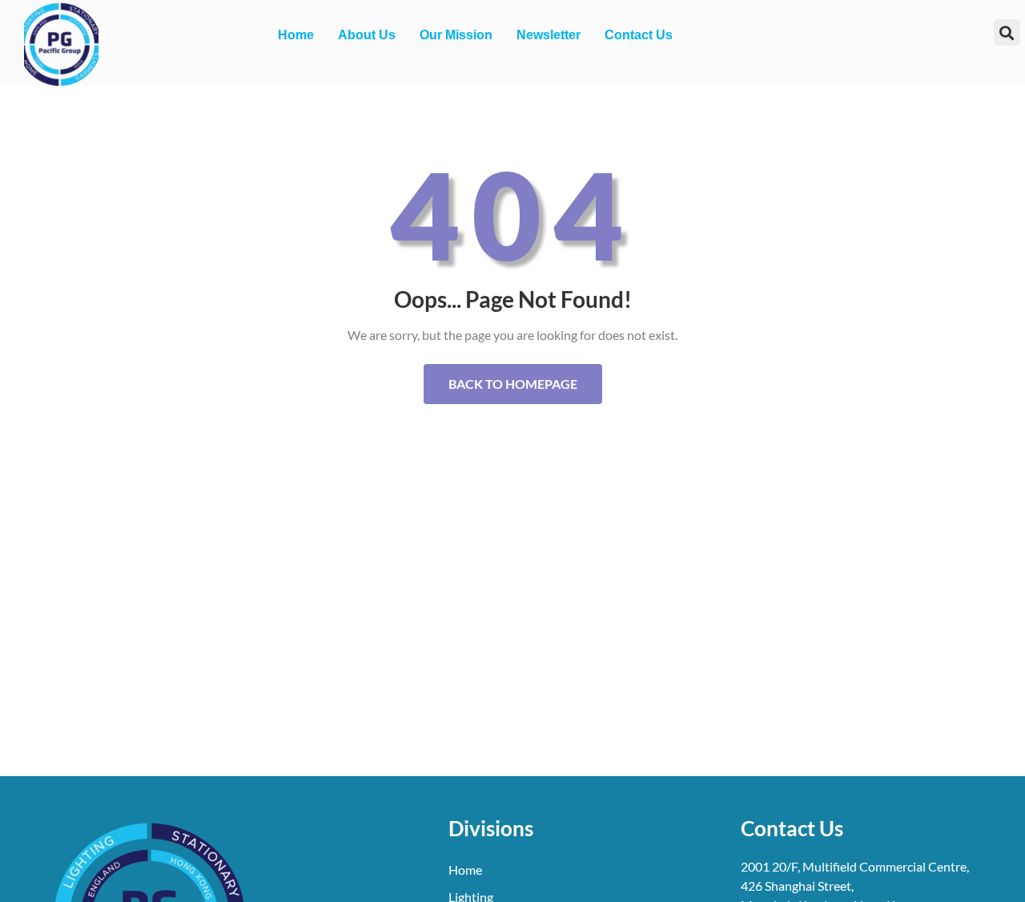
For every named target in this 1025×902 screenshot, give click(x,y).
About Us (367, 35)
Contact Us (639, 35)
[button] (1007, 32)
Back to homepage (512, 383)
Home (296, 35)
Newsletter (549, 35)
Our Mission (456, 35)
